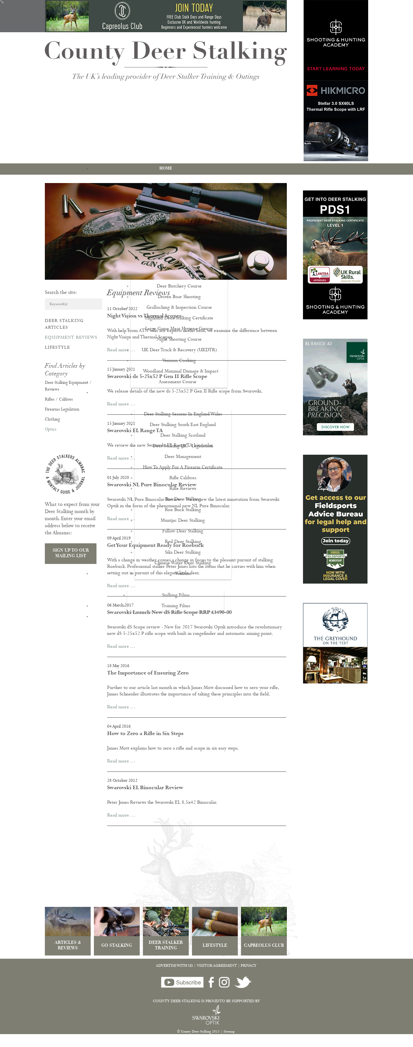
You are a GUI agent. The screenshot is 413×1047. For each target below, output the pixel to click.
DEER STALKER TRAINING (166, 946)
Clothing (52, 419)
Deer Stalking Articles (64, 324)
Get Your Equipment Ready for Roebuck (155, 546)
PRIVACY (249, 966)
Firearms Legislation (62, 409)
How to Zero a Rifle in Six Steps (145, 734)
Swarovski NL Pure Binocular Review (151, 485)
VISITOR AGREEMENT (217, 966)
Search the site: (61, 293)
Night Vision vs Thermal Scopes (144, 316)
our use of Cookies (120, 1043)
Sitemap (229, 1032)
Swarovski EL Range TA (135, 431)
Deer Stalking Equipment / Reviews (68, 386)
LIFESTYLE (215, 946)
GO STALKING (116, 946)
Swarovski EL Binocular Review (145, 788)
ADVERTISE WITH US (174, 966)
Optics (50, 429)
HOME (165, 168)
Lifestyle (57, 347)
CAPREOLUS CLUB (264, 946)
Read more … (121, 350)
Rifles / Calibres (59, 399)
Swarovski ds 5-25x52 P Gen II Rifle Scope (157, 377)
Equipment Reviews (71, 337)
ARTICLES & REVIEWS (68, 946)
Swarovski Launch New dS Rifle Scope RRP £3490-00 (169, 613)
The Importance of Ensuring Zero (148, 673)
